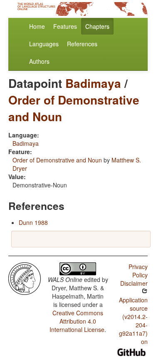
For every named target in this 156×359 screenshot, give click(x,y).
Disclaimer (134, 283)
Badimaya (93, 83)
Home (37, 26)
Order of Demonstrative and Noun (73, 108)
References (82, 44)
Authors (39, 61)
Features (65, 26)
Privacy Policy (138, 270)
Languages (44, 44)
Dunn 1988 (33, 222)
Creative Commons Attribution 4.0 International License (77, 321)
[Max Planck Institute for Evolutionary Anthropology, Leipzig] (24, 278)
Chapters (97, 26)
